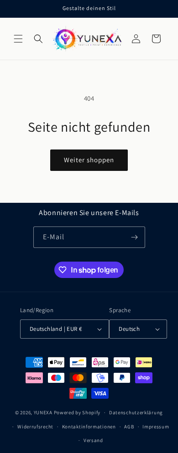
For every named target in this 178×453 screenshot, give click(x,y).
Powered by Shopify (77, 412)
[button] (18, 39)
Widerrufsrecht (35, 426)
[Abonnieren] (135, 237)
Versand (93, 440)
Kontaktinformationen (89, 426)
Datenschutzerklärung (136, 412)
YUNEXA (43, 412)
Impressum (155, 426)
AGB (129, 426)
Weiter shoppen (89, 159)
